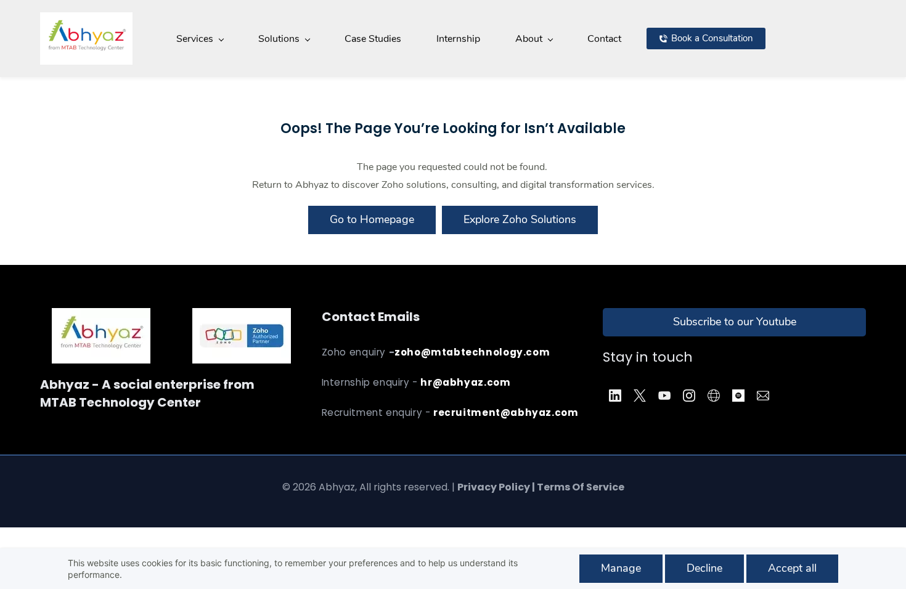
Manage (621, 568)
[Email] (763, 395)
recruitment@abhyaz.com (505, 412)
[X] (640, 395)
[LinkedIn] (615, 395)
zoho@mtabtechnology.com (472, 352)
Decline (704, 568)
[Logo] (86, 38)
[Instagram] (689, 395)
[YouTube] (664, 395)
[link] (241, 316)
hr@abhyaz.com (465, 382)
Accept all (792, 568)
